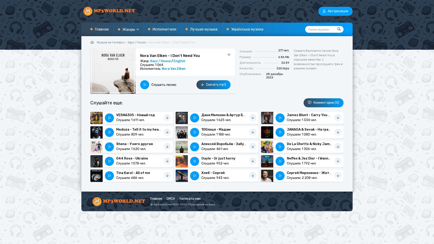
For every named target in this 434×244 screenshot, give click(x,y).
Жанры (129, 29)
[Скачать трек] (167, 118)
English (179, 61)
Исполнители (164, 29)
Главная (102, 29)
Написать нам (189, 199)
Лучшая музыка (203, 29)
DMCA (171, 199)
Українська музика (247, 29)
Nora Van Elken (174, 69)
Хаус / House (160, 61)
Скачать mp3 (216, 85)
